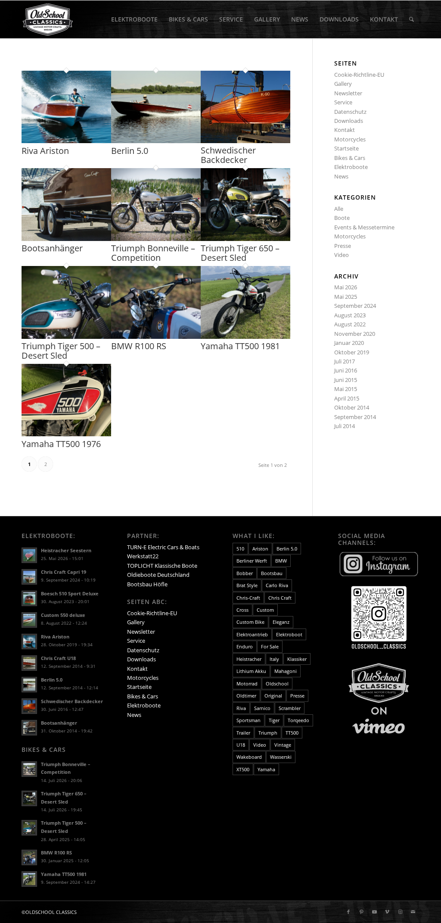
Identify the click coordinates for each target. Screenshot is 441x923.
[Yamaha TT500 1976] (66, 434)
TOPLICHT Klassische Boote (162, 565)
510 (240, 548)
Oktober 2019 (351, 352)
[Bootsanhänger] (66, 239)
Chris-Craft (248, 597)
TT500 (292, 732)
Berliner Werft (251, 560)
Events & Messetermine (364, 227)
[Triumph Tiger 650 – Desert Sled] (245, 239)
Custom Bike (250, 622)
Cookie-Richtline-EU (359, 74)
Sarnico (262, 708)
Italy (274, 659)
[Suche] (411, 19)
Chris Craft (280, 597)
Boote (342, 218)
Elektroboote (351, 167)
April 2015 (346, 398)
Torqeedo (298, 720)
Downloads (348, 121)
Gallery (343, 84)
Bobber (244, 573)
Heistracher (248, 659)
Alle (338, 209)
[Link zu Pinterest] (361, 911)
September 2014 (355, 417)
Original (273, 695)
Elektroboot (289, 634)
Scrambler (290, 708)
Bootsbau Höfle (147, 584)
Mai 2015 (345, 389)
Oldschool (277, 683)
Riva (241, 708)
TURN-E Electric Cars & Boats (163, 547)
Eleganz (281, 622)
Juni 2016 (345, 370)
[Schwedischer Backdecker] (245, 141)
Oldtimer (246, 695)
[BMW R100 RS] (156, 337)
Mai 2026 (345, 287)
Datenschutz (350, 112)
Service (343, 102)
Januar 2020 (349, 343)
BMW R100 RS (138, 346)
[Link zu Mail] (413, 911)
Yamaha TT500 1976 (61, 444)
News (341, 176)
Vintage (282, 745)
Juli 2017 (344, 361)
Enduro (244, 646)
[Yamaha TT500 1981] (245, 337)
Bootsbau (272, 573)
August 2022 (350, 324)
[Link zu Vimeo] (387, 911)
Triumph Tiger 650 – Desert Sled (240, 252)
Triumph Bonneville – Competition (153, 252)
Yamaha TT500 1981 (240, 346)
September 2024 (355, 306)
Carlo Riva (277, 585)
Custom (265, 610)
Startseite (346, 148)
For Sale (270, 646)
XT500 (242, 769)
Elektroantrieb (252, 634)
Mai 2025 (345, 296)
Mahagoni (285, 671)
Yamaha (266, 769)
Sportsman (248, 720)
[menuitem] (134, 19)
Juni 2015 (345, 380)
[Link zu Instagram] (400, 911)
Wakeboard (249, 757)
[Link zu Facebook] (348, 911)
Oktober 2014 (351, 407)
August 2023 (350, 315)
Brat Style (247, 585)
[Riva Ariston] (66, 141)
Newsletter (348, 93)
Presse (342, 246)
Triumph (267, 732)
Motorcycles (350, 139)
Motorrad (247, 683)
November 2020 (354, 334)
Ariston (260, 548)
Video (341, 255)
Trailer (243, 732)
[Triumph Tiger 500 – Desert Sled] (66, 337)
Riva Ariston (45, 150)
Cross (242, 610)
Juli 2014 (344, 426)
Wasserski (281, 757)
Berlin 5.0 (129, 150)
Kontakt (344, 130)
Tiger (274, 720)
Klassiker (297, 659)
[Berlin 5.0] (156, 141)
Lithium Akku (251, 671)
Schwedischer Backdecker (228, 155)
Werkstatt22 (142, 556)
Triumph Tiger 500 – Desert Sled (61, 350)
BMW (281, 560)
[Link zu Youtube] (374, 911)
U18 (240, 745)
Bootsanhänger (52, 248)
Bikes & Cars (349, 158)
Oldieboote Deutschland (158, 575)
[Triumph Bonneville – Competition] (156, 239)
